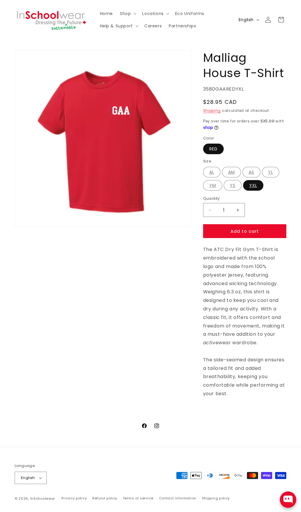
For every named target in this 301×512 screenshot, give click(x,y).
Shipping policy (216, 498)
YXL (253, 185)
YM (212, 185)
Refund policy (104, 498)
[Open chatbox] (288, 499)
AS (251, 172)
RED (213, 149)
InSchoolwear (42, 498)
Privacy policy (74, 498)
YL (270, 172)
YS (232, 185)
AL (211, 172)
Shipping (212, 110)
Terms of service (138, 498)
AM (231, 172)
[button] (127, 13)
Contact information (177, 498)
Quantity (211, 198)
